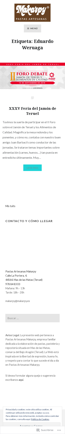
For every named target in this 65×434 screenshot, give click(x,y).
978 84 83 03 (12, 284)
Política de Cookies (40, 419)
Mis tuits (10, 206)
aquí (21, 379)
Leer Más (32, 167)
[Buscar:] (32, 318)
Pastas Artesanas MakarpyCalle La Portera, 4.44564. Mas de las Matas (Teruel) (23, 275)
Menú (34, 28)
